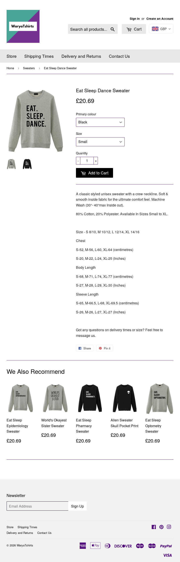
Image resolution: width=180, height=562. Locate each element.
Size (79, 133)
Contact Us (119, 56)
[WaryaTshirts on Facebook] (153, 527)
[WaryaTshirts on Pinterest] (161, 527)
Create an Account (159, 18)
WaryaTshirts (25, 545)
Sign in (135, 18)
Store (12, 56)
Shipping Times (39, 56)
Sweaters (29, 68)
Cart (137, 29)
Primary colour (86, 114)
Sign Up (77, 506)
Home (10, 68)
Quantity (82, 153)
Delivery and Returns (81, 56)
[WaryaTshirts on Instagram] (169, 527)
